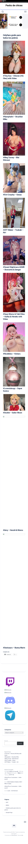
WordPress (14, 835)
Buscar (6, 740)
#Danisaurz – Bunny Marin (14, 648)
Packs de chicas (14, 5)
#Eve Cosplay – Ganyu (12, 195)
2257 (7, 802)
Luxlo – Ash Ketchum (12, 790)
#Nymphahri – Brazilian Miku (11, 757)
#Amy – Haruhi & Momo (13, 530)
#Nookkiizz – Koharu (11, 354)
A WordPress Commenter (10, 777)
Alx (22, 835)
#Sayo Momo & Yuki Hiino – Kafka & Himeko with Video (14, 316)
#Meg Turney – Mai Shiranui (11, 758)
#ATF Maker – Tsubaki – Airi (11, 762)
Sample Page (9, 812)
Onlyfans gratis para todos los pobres (12, 808)
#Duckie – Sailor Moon (12, 413)
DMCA (7, 805)
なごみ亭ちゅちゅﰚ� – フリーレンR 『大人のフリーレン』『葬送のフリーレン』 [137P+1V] (13, 773)
